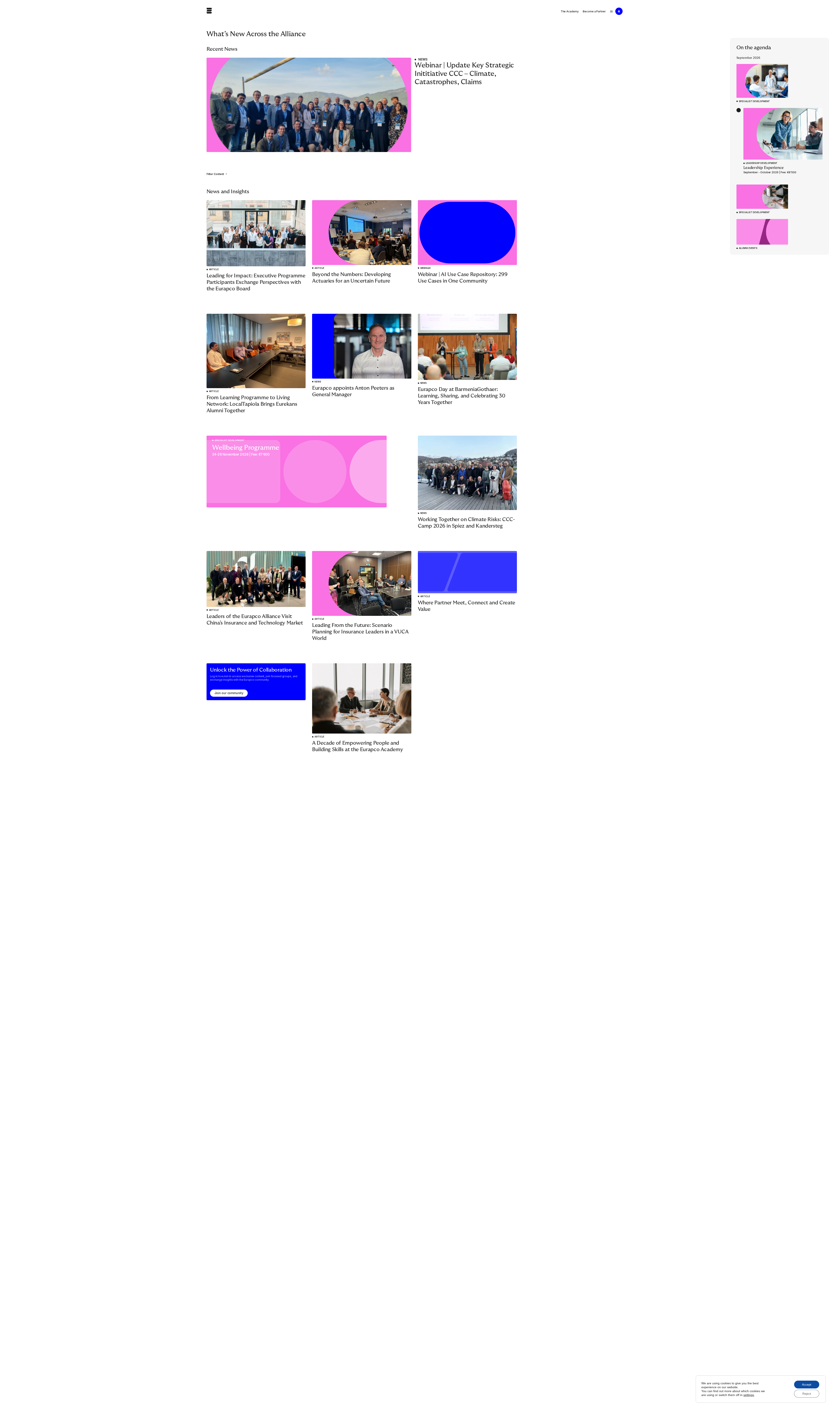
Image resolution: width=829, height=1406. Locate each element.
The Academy (570, 11)
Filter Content (215, 174)
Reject (806, 1393)
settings (748, 1395)
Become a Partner (594, 11)
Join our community (228, 693)
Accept (806, 1384)
